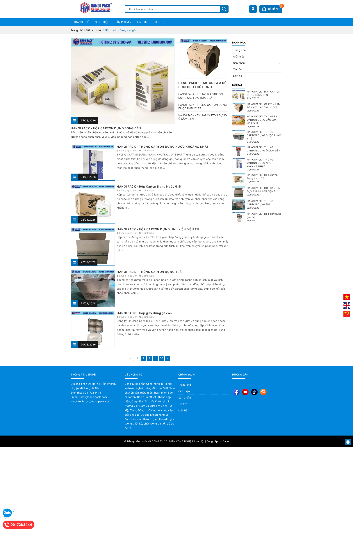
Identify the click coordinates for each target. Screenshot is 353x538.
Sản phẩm (122, 22)
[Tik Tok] (254, 392)
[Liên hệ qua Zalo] (7, 513)
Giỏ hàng (274, 9)
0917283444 (93, 392)
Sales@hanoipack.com (93, 397)
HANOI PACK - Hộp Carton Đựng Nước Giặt (149, 186)
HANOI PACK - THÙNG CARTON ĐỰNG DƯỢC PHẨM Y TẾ (264, 135)
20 (161, 358)
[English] (263, 392)
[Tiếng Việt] (346, 297)
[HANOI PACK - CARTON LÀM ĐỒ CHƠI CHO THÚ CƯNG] (203, 58)
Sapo (226, 441)
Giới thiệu (102, 22)
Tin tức (142, 22)
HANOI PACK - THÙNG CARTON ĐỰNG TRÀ (149, 272)
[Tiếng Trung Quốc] (346, 313)
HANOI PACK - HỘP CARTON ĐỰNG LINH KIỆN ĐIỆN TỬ (158, 229)
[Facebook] (236, 392)
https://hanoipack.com (96, 401)
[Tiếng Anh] (346, 305)
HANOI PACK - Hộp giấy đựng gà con (144, 313)
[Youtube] (245, 392)
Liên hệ (159, 22)
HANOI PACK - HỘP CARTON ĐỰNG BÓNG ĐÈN (106, 128)
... (155, 358)
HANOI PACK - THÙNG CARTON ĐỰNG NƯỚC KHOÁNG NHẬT (163, 147)
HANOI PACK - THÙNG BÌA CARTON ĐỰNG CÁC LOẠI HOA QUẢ (262, 120)
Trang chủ (81, 22)
